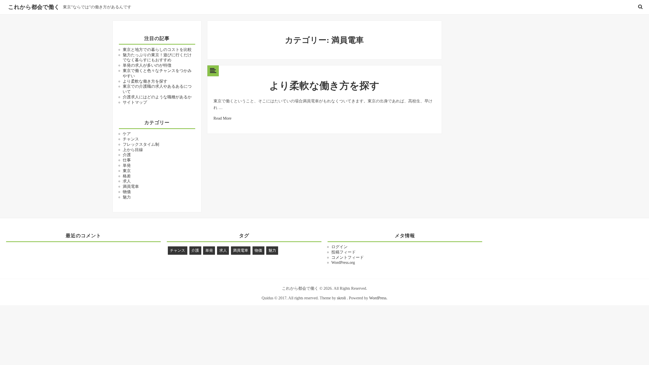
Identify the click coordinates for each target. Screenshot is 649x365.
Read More (222, 118)
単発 (127, 165)
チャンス (131, 139)
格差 (127, 176)
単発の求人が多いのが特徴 (147, 65)
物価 (127, 192)
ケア (127, 134)
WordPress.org (343, 262)
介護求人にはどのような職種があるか (157, 97)
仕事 (127, 160)
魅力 (127, 197)
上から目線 (133, 150)
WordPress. (378, 298)
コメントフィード (347, 257)
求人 (127, 181)
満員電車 (131, 186)
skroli (341, 298)
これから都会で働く (34, 7)
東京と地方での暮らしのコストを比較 (157, 49)
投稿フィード (343, 252)
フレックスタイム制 (141, 144)
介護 (127, 155)
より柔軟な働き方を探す (145, 81)
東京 (127, 171)
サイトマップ (135, 102)
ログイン (339, 247)
